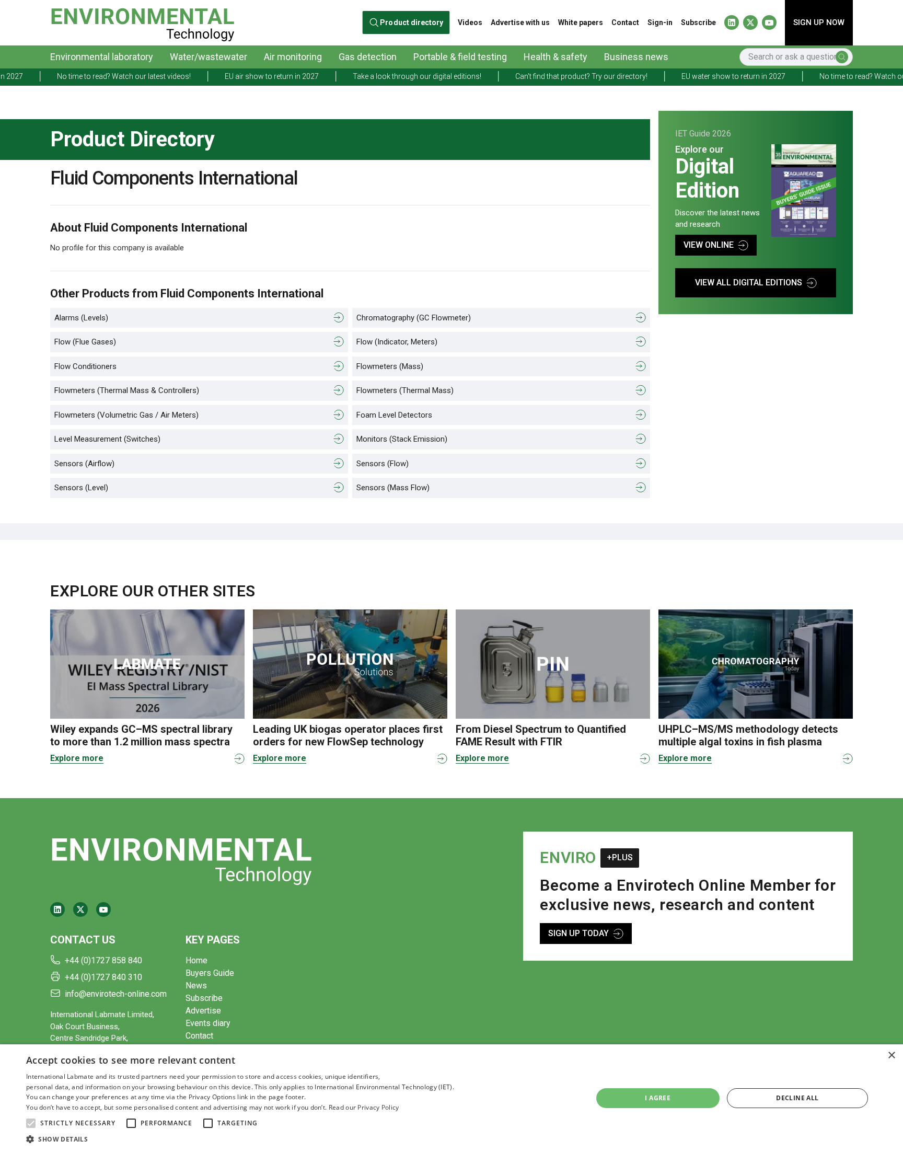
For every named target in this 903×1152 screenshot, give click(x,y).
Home (196, 960)
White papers (580, 22)
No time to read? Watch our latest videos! (85, 76)
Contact (625, 22)
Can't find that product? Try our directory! (543, 76)
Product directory (412, 22)
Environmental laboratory (101, 56)
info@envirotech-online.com (116, 994)
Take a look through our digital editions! (378, 76)
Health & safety (555, 56)
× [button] (891, 1055)
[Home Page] (142, 23)
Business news (636, 56)
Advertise (203, 1011)
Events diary (208, 1023)
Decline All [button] (797, 1097)
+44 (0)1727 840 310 (103, 977)
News (196, 985)
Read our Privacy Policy (364, 1107)
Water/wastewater (208, 56)
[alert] (451, 1098)
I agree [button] (657, 1097)
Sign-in (660, 22)
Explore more (76, 758)
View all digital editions (748, 282)
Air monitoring (293, 56)
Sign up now (818, 22)
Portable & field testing (460, 56)
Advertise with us (520, 22)
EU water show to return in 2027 (695, 76)
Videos (470, 22)
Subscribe (698, 22)
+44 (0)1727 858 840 (103, 960)
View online (709, 245)
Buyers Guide (210, 973)
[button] (30, 1123)
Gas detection (368, 56)
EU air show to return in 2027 (233, 76)
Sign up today (578, 933)
